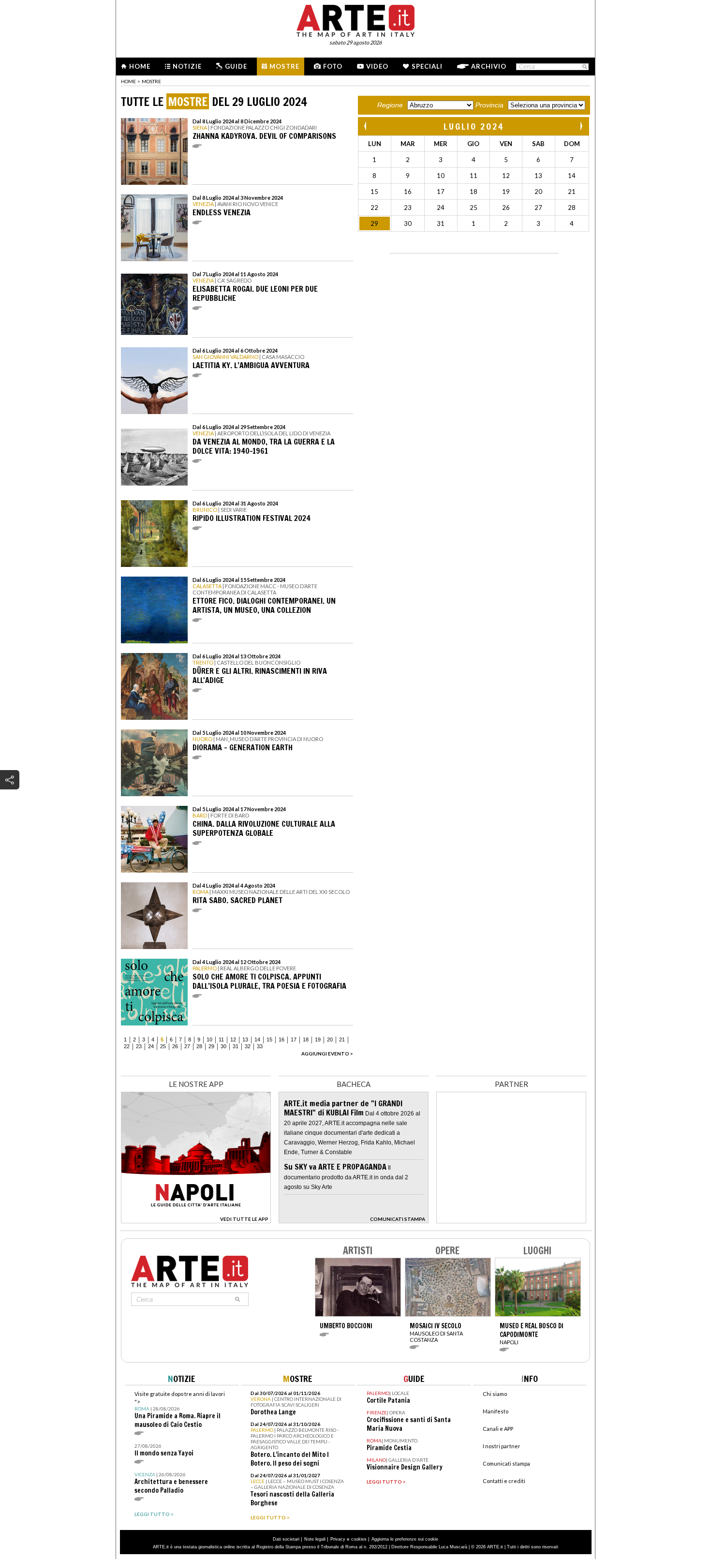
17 (293, 1039)
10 (209, 1039)
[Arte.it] (355, 19)
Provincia (489, 105)
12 (233, 1039)
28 (199, 1046)
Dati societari (286, 1539)
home (128, 81)
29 (211, 1046)
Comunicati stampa (506, 1463)
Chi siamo (495, 1394)
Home (139, 66)
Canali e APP (498, 1428)
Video (377, 66)
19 (318, 1039)
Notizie (187, 66)
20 (330, 1039)
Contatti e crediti (504, 1481)
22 (127, 1046)
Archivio (488, 66)
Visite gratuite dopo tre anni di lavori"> (179, 1410)
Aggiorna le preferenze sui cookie (404, 1539)
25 (163, 1046)
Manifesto (495, 1411)
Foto (332, 66)
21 (342, 1039)
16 (281, 1039)
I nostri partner (501, 1446)
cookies (359, 1539)
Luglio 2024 (474, 126)
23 (139, 1046)
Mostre (284, 66)
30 (223, 1046)
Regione (390, 105)
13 (245, 1039)
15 (269, 1039)
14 (257, 1039)
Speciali (427, 66)
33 (260, 1046)
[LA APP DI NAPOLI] (195, 1220)
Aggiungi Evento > (327, 1053)
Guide (236, 66)
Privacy (337, 1539)
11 (221, 1039)
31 (235, 1046)
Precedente (366, 126)
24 (151, 1046)
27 (187, 1046)
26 (175, 1046)
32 (248, 1046)
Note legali (315, 1539)
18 (306, 1039)
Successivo (580, 126)
